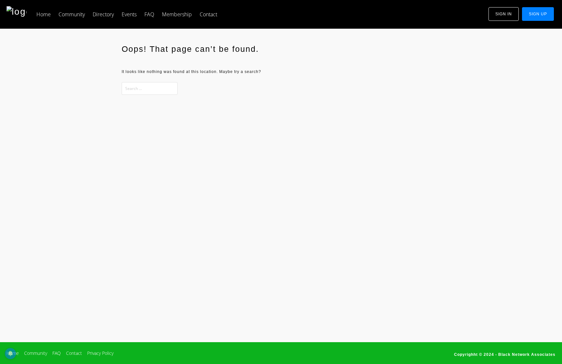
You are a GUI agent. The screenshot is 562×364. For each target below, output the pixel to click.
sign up (538, 14)
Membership (177, 14)
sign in (503, 14)
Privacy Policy (100, 353)
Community (72, 14)
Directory (103, 14)
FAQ (149, 14)
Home (43, 14)
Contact (208, 14)
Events (129, 14)
